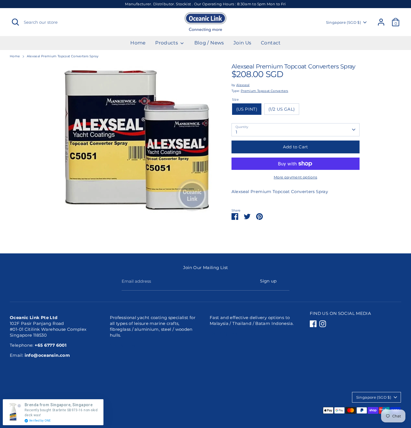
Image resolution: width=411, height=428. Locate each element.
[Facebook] (313, 323)
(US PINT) (246, 109)
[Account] (381, 22)
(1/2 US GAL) (281, 109)
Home (138, 43)
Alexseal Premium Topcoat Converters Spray (62, 56)
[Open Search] (15, 22)
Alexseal (243, 85)
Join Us (242, 43)
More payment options (295, 177)
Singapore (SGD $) (343, 22)
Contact (271, 43)
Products (167, 43)
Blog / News (209, 43)
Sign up (268, 281)
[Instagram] (322, 323)
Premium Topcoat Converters (264, 91)
